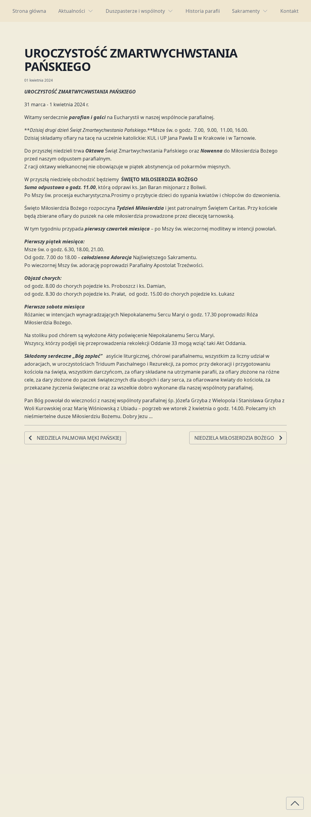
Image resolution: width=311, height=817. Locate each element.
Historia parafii (203, 11)
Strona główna (29, 11)
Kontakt (289, 11)
